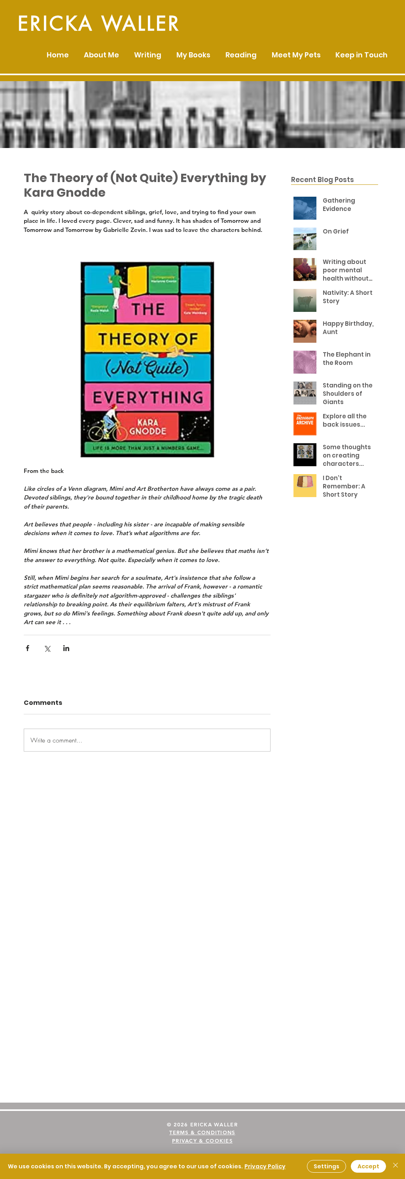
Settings (326, 1166)
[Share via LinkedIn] (66, 648)
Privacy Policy (265, 1166)
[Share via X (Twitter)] (47, 648)
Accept (368, 1166)
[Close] (395, 1166)
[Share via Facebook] (27, 648)
